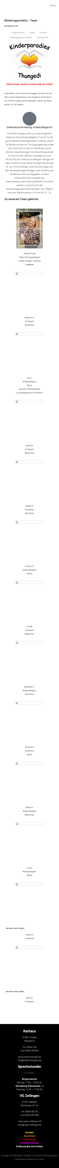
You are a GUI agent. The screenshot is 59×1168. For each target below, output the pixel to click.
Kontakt (29, 1132)
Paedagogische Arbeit (21, 37)
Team (32, 32)
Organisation (18, 32)
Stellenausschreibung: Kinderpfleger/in (29, 127)
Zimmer (43, 32)
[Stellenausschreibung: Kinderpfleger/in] (29, 119)
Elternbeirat (43, 37)
